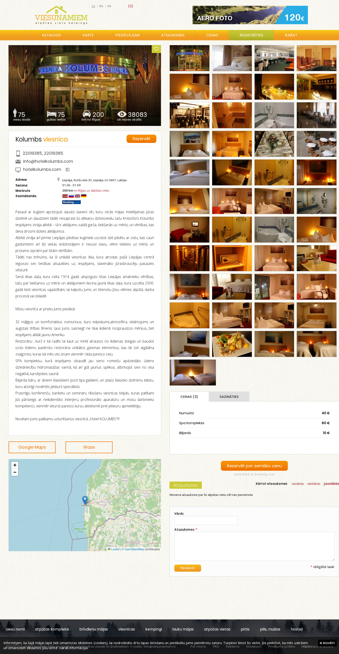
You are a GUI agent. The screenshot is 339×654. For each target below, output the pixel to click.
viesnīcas (126, 629)
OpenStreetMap (134, 549)
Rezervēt (141, 139)
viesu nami (15, 629)
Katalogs (51, 35)
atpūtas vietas (217, 629)
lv (93, 6)
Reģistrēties (251, 35)
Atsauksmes (172, 35)
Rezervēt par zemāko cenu (254, 466)
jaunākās (331, 484)
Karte (88, 35)
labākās (298, 484)
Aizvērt (328, 642)
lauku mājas (183, 629)
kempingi (153, 629)
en (109, 6)
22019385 (32, 153)
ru (101, 6)
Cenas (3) (189, 396)
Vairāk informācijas (73, 647)
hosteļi (297, 629)
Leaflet (115, 549)
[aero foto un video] (250, 15)
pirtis (245, 629)
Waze (89, 447)
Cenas (212, 35)
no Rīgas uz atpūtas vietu (91, 190)
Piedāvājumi (127, 35)
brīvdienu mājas (93, 629)
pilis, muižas (270, 629)
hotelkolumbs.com (42, 169)
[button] (85, 500)
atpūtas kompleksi (52, 629)
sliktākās (313, 484)
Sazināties (229, 396)
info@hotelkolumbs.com (48, 161)
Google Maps (32, 447)
